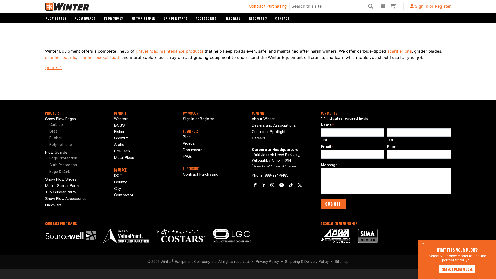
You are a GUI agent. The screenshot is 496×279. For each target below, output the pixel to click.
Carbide (56, 125)
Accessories (206, 18)
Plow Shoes (113, 18)
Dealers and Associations (274, 126)
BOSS (119, 126)
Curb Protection (63, 165)
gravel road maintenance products (169, 51)
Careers (258, 139)
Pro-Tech (122, 151)
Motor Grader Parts (62, 186)
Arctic (119, 145)
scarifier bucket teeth (99, 57)
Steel (53, 132)
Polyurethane (60, 145)
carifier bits (401, 51)
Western (121, 119)
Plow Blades (56, 18)
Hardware (233, 18)
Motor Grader (143, 18)
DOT (118, 176)
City (117, 189)
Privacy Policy (267, 262)
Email (327, 147)
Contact (282, 18)
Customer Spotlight (269, 132)
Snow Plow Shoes (60, 180)
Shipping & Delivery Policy (307, 262)
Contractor (123, 195)
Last (390, 140)
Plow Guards (85, 18)
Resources (258, 18)
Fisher (119, 132)
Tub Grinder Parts (60, 193)
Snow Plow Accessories (66, 199)
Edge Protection (63, 158)
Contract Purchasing (268, 7)
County (120, 182)
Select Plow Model (457, 269)
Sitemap (342, 262)
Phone (393, 147)
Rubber (55, 138)
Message (330, 165)
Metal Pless (124, 158)
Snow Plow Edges (60, 119)
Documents (193, 150)
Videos (189, 144)
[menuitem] (75, 125)
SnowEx (121, 139)
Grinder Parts (176, 18)
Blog (187, 137)
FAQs (187, 157)
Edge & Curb (60, 172)
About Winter (263, 119)
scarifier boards (60, 57)
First (324, 140)
